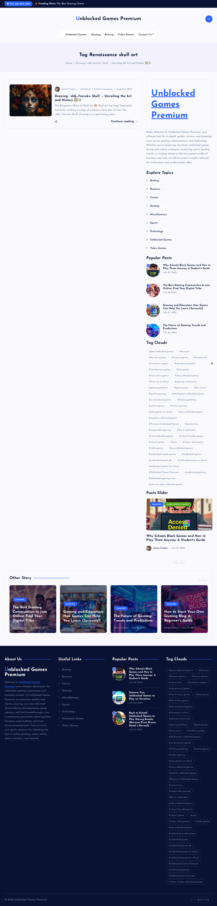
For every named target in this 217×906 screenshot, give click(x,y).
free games (183, 369)
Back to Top (203, 900)
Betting (109, 34)
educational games (186, 363)
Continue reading (123, 121)
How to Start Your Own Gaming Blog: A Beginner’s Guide (133, 616)
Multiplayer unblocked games (189, 394)
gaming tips (182, 388)
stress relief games (194, 442)
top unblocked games (182, 448)
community (201, 357)
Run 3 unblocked (186, 430)
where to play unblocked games (167, 484)
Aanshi (167, 628)
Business (155, 189)
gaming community (187, 382)
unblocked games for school (165, 466)
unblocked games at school (193, 460)
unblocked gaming (196, 472)
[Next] (182, 560)
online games (157, 406)
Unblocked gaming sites (163, 478)
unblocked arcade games (163, 454)
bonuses (185, 351)
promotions (192, 424)
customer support (159, 363)
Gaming (96, 34)
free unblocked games (188, 376)
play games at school (161, 412)
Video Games (126, 34)
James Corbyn (69, 89)
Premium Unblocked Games (165, 424)
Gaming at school (160, 382)
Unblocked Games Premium (173, 104)
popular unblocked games (164, 418)
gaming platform (159, 388)
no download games (161, 400)
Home (69, 63)
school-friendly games (192, 436)
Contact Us (145, 34)
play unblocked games (191, 412)
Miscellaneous (158, 214)
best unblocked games (162, 351)
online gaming (179, 406)
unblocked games (192, 454)
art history (85, 89)
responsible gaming (161, 430)
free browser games (160, 369)
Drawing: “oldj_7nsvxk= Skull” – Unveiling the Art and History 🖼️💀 (113, 63)
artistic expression (103, 89)
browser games (158, 357)
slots (174, 442)
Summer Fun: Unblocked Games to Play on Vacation (142, 695)
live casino (201, 388)
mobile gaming (158, 394)
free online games (160, 376)
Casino (154, 197)
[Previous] (176, 560)
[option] (179, 525)
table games (157, 448)
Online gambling (187, 400)
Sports (154, 223)
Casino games (180, 357)
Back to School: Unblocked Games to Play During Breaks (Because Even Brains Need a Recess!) (142, 719)
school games (157, 442)
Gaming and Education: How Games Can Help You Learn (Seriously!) (33, 616)
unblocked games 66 (161, 460)
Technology (156, 231)
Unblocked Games (76, 34)
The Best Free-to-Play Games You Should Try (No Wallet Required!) (183, 616)
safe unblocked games (162, 436)
